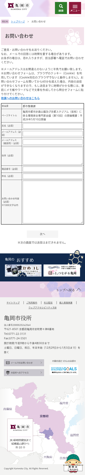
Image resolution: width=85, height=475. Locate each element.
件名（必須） (8, 176)
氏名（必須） (8, 126)
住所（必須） (8, 155)
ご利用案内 (31, 303)
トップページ (18, 21)
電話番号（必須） (10, 169)
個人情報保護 (65, 303)
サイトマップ (13, 303)
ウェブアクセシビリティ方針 (42, 308)
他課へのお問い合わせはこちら (20, 98)
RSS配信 (48, 303)
